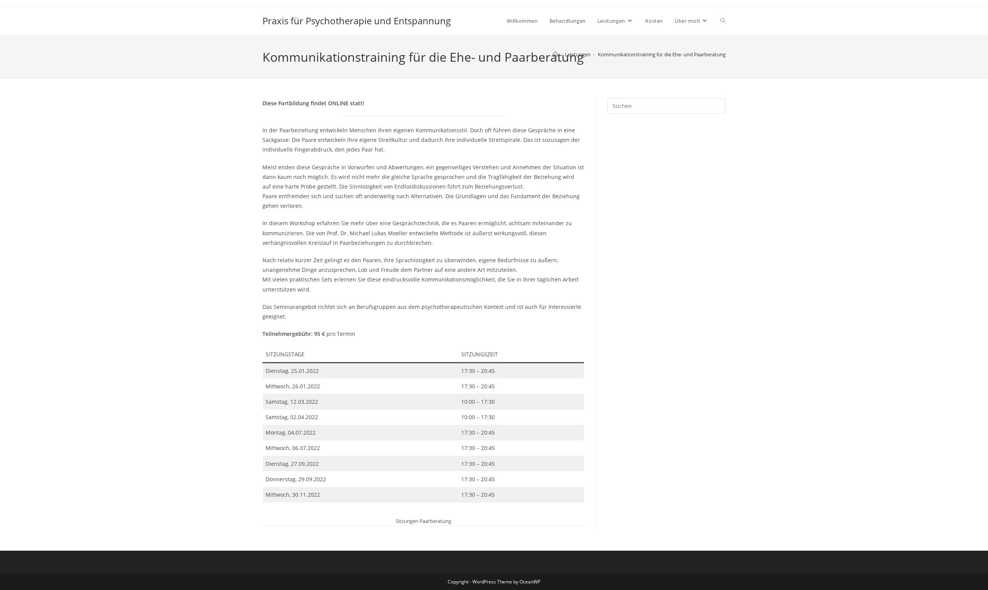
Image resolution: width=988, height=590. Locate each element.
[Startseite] (555, 54)
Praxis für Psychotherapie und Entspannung (356, 20)
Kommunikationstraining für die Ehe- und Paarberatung (662, 54)
